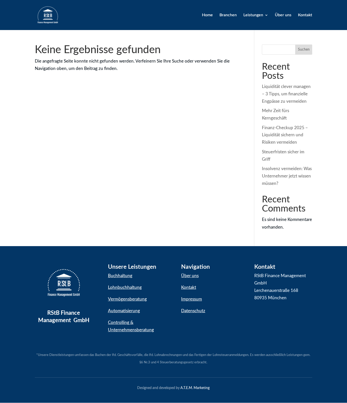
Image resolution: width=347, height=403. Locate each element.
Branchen (228, 15)
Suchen (304, 49)
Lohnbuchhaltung (125, 287)
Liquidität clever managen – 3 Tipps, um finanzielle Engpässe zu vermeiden (286, 93)
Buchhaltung (120, 276)
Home (207, 15)
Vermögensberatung (127, 299)
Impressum (191, 299)
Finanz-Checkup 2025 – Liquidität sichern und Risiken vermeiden (285, 135)
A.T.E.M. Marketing (195, 388)
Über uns (283, 15)
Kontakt (305, 15)
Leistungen (253, 15)
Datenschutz (193, 311)
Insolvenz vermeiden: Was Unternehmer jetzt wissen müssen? (287, 176)
